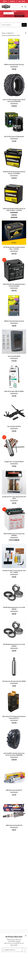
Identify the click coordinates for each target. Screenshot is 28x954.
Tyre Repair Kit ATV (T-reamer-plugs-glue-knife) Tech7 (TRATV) (14, 497)
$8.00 (14, 686)
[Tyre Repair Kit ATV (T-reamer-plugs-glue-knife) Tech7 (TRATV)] (14, 482)
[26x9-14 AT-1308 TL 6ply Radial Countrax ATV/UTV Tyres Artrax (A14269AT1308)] (14, 85)
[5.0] (14, 217)
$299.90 (14, 215)
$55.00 (14, 577)
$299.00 (14, 106)
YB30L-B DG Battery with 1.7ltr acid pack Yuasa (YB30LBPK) (14, 534)
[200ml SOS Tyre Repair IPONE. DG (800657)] (14, 377)
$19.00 (14, 466)
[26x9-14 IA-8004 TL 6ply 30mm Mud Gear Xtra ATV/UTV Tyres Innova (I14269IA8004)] (14, 739)
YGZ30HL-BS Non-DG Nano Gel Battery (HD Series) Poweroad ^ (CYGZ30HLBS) (14, 172)
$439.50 (14, 178)
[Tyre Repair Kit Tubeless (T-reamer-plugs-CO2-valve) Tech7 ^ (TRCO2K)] (14, 556)
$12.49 (14, 795)
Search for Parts (19, 15)
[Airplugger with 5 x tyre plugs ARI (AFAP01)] (14, 447)
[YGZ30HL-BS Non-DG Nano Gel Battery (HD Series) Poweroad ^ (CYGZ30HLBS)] (14, 157)
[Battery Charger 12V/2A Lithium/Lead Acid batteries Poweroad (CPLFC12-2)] (14, 702)
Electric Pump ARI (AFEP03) (14, 356)
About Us (5, 1)
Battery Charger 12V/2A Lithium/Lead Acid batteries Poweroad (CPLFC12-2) (14, 717)
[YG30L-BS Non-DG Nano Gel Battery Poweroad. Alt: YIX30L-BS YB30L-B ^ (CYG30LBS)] (14, 194)
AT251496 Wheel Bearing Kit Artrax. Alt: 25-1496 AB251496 (14, 608)
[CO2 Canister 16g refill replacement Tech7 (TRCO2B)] (14, 667)
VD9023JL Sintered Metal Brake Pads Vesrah (14, 64)
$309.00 (14, 759)
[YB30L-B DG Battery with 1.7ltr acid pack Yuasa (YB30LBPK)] (14, 519)
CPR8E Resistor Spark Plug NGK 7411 (14, 790)
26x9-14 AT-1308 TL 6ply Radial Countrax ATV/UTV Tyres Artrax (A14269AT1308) (14, 100)
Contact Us (12, 1)
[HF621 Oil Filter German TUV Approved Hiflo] (14, 122)
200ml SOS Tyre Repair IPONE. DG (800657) (14, 391)
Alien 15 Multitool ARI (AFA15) (14, 426)
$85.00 (14, 69)
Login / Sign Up (21, 1)
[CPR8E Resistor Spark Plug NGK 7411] (14, 775)
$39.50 (14, 503)
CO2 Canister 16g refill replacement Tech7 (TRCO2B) (14, 681)
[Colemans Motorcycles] (6, 6)
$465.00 (14, 290)
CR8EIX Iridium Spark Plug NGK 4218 (14, 825)
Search (24, 25)
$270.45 (14, 540)
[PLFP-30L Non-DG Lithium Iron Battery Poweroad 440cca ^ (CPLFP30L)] (14, 233)
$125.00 (14, 361)
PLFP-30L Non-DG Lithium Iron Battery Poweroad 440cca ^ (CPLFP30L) (14, 248)
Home (3, 33)
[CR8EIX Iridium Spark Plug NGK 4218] (14, 811)
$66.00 (14, 614)
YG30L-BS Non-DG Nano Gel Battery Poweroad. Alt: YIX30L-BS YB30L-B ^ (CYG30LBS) (14, 209)
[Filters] (26, 33)
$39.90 (14, 431)
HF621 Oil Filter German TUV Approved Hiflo (14, 136)
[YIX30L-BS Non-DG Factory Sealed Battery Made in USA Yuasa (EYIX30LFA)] (14, 270)
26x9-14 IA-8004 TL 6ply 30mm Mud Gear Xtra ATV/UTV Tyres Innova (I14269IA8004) (14, 754)
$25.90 (14, 141)
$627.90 (14, 253)
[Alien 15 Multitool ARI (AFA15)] (14, 412)
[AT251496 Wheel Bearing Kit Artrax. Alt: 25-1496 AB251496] (14, 593)
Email (18, 941)
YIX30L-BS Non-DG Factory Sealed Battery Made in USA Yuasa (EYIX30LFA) (14, 285)
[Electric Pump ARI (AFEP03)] (14, 342)
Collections (10, 33)
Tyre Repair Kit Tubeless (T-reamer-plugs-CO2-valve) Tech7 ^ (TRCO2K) (14, 571)
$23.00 (14, 396)
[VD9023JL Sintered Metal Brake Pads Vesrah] (14, 50)
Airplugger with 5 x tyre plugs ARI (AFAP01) (14, 461)
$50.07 (14, 830)
